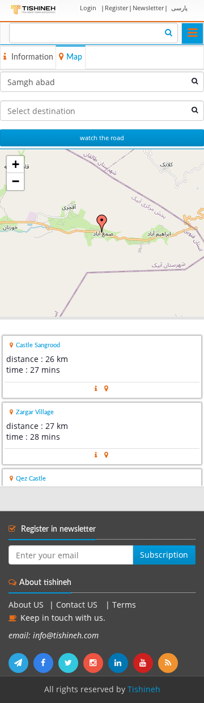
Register (116, 7)
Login (88, 7)
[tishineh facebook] (45, 663)
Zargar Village (35, 412)
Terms (124, 605)
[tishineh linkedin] (120, 663)
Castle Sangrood (38, 345)
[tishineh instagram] (95, 663)
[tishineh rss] (169, 663)
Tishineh (144, 689)
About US (26, 605)
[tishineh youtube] (145, 663)
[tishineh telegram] (20, 663)
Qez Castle (31, 478)
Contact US (78, 605)
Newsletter (148, 7)
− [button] (15, 181)
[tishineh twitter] (70, 663)
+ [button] (15, 164)
